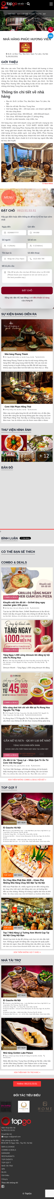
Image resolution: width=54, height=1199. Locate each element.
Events (32, 14)
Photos (38, 14)
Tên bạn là (6, 253)
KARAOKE (6, 1153)
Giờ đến (31, 227)
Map (44, 14)
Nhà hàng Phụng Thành (16, 354)
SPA (3, 1169)
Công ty (5, 1179)
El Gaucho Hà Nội (12, 827)
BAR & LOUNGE (8, 1147)
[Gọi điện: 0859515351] (50, 36)
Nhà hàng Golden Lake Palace (18, 1053)
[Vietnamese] (3, 7)
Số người (6, 240)
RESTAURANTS (10, 349)
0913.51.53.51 (26, 210)
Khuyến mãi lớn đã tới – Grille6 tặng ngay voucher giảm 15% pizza (24, 603)
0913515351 (12, 56)
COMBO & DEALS (11, 597)
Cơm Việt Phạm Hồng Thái (18, 407)
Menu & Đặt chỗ (22, 14)
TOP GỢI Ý (8, 875)
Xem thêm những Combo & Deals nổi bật (26, 780)
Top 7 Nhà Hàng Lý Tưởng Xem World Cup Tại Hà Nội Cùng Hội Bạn (26, 934)
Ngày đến (6, 227)
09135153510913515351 (34, 715)
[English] (6, 7)
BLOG (4, 1172)
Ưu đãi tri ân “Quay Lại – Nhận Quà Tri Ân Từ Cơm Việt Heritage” (25, 761)
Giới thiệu (11, 14)
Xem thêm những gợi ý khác (27, 952)
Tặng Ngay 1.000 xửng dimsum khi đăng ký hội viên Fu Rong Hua (26, 656)
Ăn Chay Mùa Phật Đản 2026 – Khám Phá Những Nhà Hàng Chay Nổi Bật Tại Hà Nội (24, 881)
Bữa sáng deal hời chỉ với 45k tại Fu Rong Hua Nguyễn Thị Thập (26, 708)
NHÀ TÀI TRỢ (7, 1166)
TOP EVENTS (7, 1159)
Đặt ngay (22, 823)
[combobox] (21, 4)
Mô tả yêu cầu (8, 266)
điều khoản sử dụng (41, 298)
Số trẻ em (32, 240)
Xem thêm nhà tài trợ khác (26, 1072)
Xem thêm (48, 183)
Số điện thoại (33, 253)
